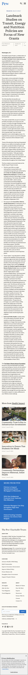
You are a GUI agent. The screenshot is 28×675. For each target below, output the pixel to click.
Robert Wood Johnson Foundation (13, 57)
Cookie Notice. (5, 669)
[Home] (14, 529)
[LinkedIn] (8, 627)
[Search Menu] (21, 3)
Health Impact (18, 403)
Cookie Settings (14, 672)
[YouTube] (12, 627)
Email (3, 609)
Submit (23, 611)
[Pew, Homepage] (5, 3)
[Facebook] (3, 627)
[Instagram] (5, 627)
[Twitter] (10, 626)
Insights (4, 582)
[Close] (26, 656)
